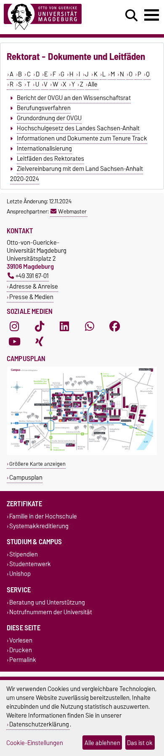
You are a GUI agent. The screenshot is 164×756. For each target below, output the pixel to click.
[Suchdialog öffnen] (131, 15)
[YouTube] (14, 341)
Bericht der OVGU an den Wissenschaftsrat (74, 98)
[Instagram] (14, 326)
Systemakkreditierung (39, 526)
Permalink (22, 660)
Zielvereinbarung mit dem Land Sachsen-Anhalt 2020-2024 (76, 174)
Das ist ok (140, 742)
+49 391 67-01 (32, 275)
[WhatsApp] (89, 326)
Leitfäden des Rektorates (50, 159)
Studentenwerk (30, 564)
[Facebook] (114, 326)
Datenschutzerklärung (39, 724)
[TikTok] (39, 326)
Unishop (20, 574)
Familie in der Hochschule (43, 516)
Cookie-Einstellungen (34, 742)
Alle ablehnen (102, 742)
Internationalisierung (44, 148)
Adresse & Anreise (33, 286)
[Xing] (39, 341)
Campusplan (25, 477)
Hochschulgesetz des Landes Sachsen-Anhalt (78, 128)
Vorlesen (20, 640)
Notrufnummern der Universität (50, 612)
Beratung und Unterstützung (47, 602)
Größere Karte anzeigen (37, 463)
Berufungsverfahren (44, 108)
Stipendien (23, 554)
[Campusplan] (82, 453)
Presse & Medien (31, 297)
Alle (93, 84)
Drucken (20, 650)
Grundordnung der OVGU (49, 118)
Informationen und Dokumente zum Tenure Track (82, 138)
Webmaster (72, 211)
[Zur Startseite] (50, 17)
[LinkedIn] (64, 326)
